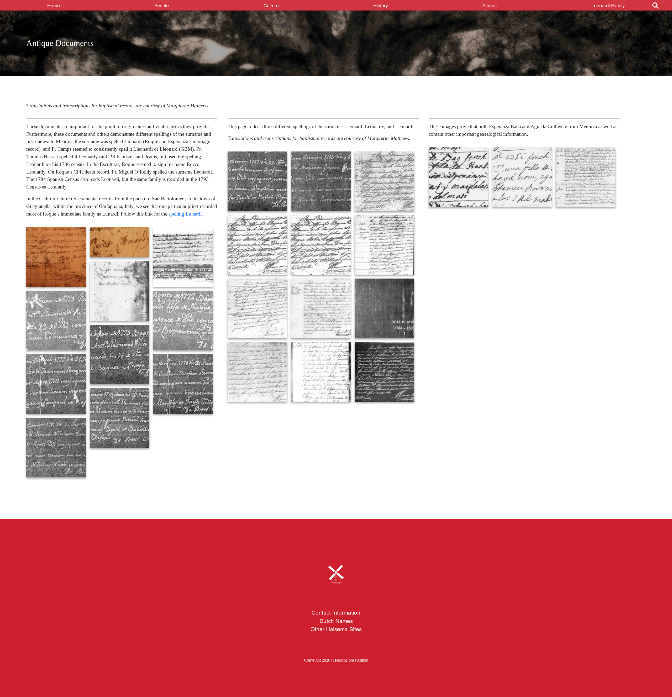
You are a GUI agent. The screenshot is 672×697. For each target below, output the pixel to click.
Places (489, 5)
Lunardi (194, 214)
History (380, 5)
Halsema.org (343, 660)
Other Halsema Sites (336, 629)
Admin (362, 660)
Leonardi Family (608, 5)
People (161, 5)
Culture (271, 5)
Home (53, 5)
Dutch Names (336, 621)
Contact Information (336, 612)
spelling (176, 214)
